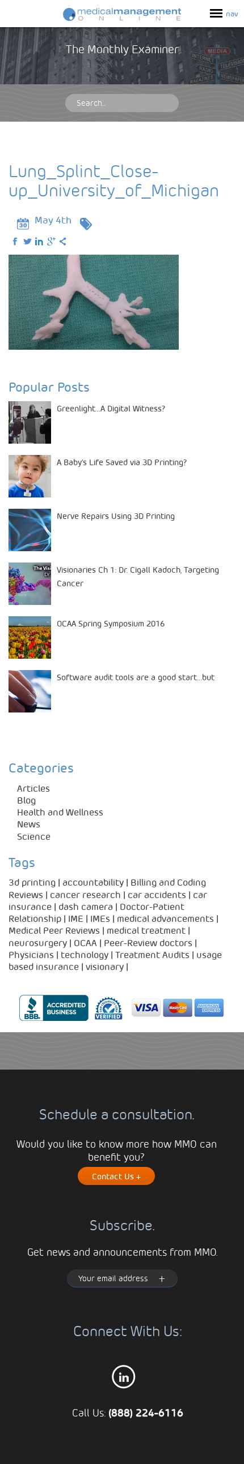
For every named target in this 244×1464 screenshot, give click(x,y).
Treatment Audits (152, 954)
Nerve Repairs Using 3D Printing (116, 515)
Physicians (31, 954)
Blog (26, 800)
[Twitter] (27, 241)
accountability (93, 882)
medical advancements (165, 918)
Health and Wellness (60, 812)
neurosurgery (38, 942)
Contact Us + (116, 1176)
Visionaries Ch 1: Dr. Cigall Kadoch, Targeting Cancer (138, 576)
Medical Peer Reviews (54, 930)
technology (84, 954)
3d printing (32, 882)
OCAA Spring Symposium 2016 (111, 623)
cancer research (85, 894)
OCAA (85, 942)
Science (34, 836)
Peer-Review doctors (148, 942)
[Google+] (51, 241)
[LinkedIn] (39, 241)
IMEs (100, 918)
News (28, 824)
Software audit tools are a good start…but (135, 677)
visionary (105, 966)
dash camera (85, 906)
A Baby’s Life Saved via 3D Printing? (122, 462)
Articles (33, 788)
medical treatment (146, 930)
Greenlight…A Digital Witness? (111, 408)
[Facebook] (15, 241)
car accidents (157, 894)
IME (75, 918)
